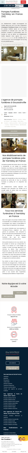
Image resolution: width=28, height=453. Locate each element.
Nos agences (7, 8)
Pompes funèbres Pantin (9, 399)
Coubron (6, 123)
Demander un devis (12, 358)
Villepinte (15, 119)
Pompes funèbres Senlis (9, 421)
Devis (23, 2)
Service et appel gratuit (12, 368)
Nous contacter (14, 135)
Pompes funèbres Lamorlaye (10, 424)
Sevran (20, 119)
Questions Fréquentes (9, 385)
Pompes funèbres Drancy (10, 405)
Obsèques (6, 376)
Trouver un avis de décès (10, 387)
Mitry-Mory (20, 121)
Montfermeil (23, 124)
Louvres (7, 124)
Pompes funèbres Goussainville (11, 419)
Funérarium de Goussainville (10, 434)
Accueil (2, 8)
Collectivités (6, 382)
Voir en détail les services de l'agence (12, 44)
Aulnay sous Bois (14, 123)
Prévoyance (6, 380)
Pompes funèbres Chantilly (10, 422)
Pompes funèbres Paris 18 (10, 398)
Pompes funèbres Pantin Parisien (11, 401)
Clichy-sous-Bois (23, 123)
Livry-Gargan (13, 121)
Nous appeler (14, 131)
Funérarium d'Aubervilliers (10, 433)
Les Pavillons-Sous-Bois (10, 126)
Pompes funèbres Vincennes (10, 408)
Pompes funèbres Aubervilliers (11, 403)
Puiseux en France (14, 124)
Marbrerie (6, 378)
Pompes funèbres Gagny (9, 406)
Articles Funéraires (8, 383)
